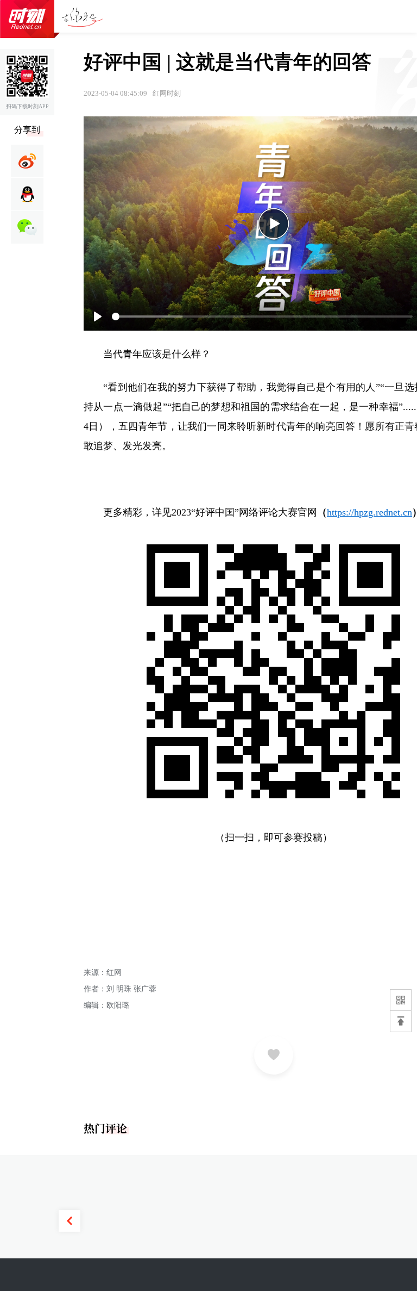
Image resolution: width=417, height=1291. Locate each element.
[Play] (273, 223)
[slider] (262, 316)
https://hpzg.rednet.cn (369, 512)
